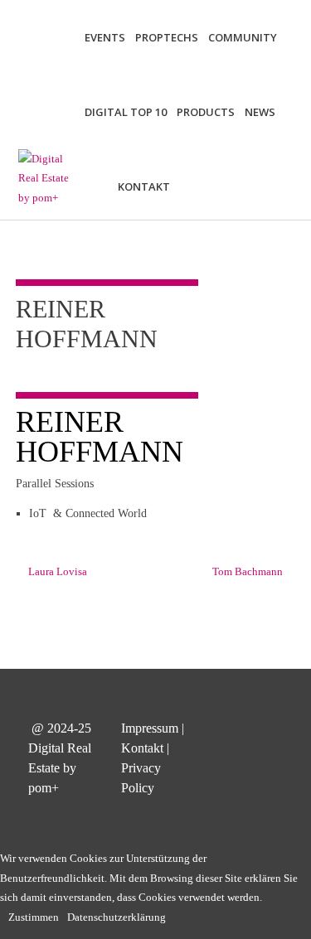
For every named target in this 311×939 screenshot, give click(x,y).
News (260, 111)
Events (105, 37)
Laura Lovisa (57, 571)
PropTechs (166, 37)
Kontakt (144, 186)
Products (206, 111)
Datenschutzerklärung (116, 917)
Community (242, 37)
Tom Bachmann (247, 571)
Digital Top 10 (126, 111)
